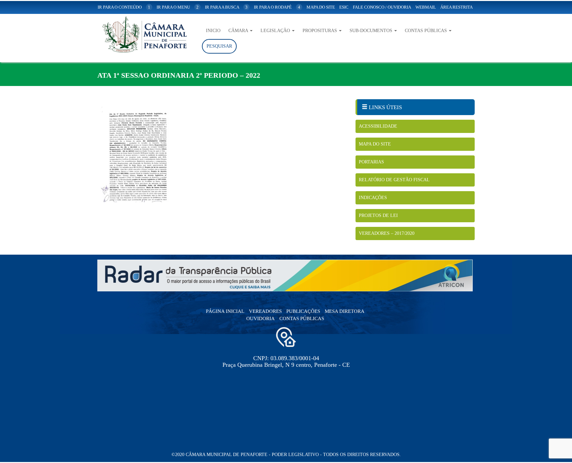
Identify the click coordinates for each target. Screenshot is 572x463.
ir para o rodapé (277, 7)
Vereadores (265, 311)
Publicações (303, 311)
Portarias (371, 161)
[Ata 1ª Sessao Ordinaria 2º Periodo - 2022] (221, 153)
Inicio (213, 30)
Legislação (276, 30)
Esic (344, 7)
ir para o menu (178, 7)
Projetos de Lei (378, 215)
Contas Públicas (426, 30)
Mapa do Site (375, 144)
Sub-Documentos (372, 30)
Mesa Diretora (344, 311)
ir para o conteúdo (124, 7)
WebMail (425, 7)
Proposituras (320, 30)
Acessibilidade (378, 126)
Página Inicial (225, 311)
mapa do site (321, 7)
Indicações (373, 197)
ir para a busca (226, 7)
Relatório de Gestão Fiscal (394, 179)
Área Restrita (456, 7)
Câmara (238, 30)
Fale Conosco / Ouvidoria (382, 7)
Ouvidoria (260, 318)
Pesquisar (219, 46)
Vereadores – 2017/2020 (386, 233)
